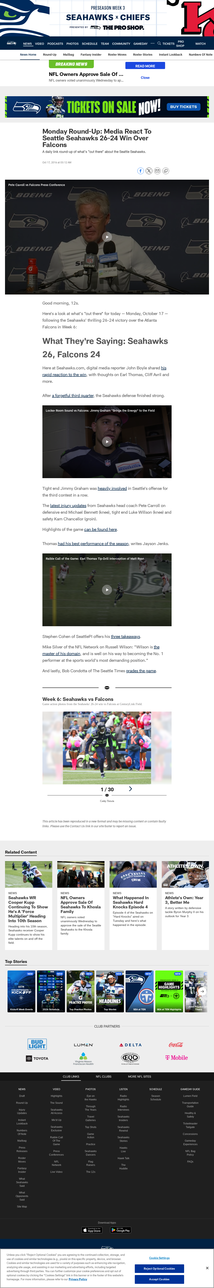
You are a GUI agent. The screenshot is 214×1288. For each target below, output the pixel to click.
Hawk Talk (123, 1154)
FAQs (189, 1157)
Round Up (22, 1098)
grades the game (141, 670)
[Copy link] (165, 171)
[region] (107, 1268)
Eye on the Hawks (90, 1095)
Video (57, 1085)
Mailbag (22, 1136)
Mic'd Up (57, 1116)
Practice (90, 1147)
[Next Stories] (202, 987)
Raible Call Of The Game (57, 1137)
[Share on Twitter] (149, 173)
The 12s (90, 1174)
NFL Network (57, 1157)
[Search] (159, 43)
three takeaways (125, 636)
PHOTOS (91, 1085)
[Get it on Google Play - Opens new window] (121, 1228)
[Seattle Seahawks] (107, 1245)
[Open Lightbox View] (107, 760)
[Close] (145, 77)
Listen (123, 1085)
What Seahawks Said (22, 1178)
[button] (107, 237)
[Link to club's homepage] (12, 43)
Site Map (23, 1202)
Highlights (57, 1091)
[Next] (130, 788)
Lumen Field (189, 1091)
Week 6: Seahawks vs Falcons (77, 699)
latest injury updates (68, 505)
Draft (22, 1091)
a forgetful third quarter (72, 395)
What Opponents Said (23, 1192)
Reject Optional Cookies (159, 1268)
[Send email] (157, 173)
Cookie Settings (159, 1258)
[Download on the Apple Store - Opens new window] (92, 1226)
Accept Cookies (159, 1279)
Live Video (57, 1164)
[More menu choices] (152, 43)
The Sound (57, 1098)
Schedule (155, 1085)
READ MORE (145, 66)
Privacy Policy (78, 1279)
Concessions (189, 1129)
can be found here (100, 529)
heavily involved (112, 488)
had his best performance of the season (93, 543)
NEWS (22, 1085)
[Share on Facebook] (140, 173)
